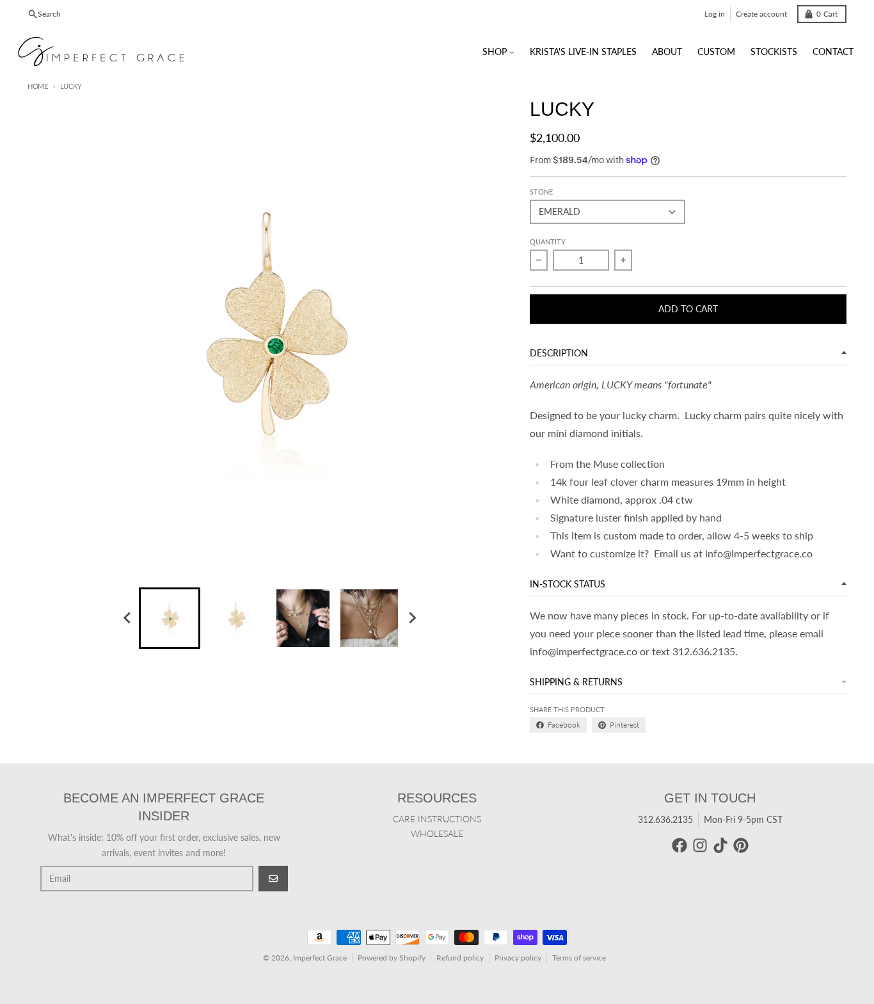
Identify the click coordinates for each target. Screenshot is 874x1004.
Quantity (548, 241)
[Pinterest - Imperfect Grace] (741, 845)
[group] (169, 618)
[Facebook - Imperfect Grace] (679, 845)
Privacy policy (518, 957)
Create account (761, 14)
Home (38, 86)
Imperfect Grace (320, 957)
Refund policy (460, 957)
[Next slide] (411, 618)
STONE (541, 191)
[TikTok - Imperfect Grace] (720, 845)
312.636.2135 (665, 819)
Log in (714, 14)
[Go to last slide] (127, 618)
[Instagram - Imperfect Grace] (700, 845)
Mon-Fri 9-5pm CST (743, 819)
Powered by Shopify (391, 957)
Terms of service (579, 957)
